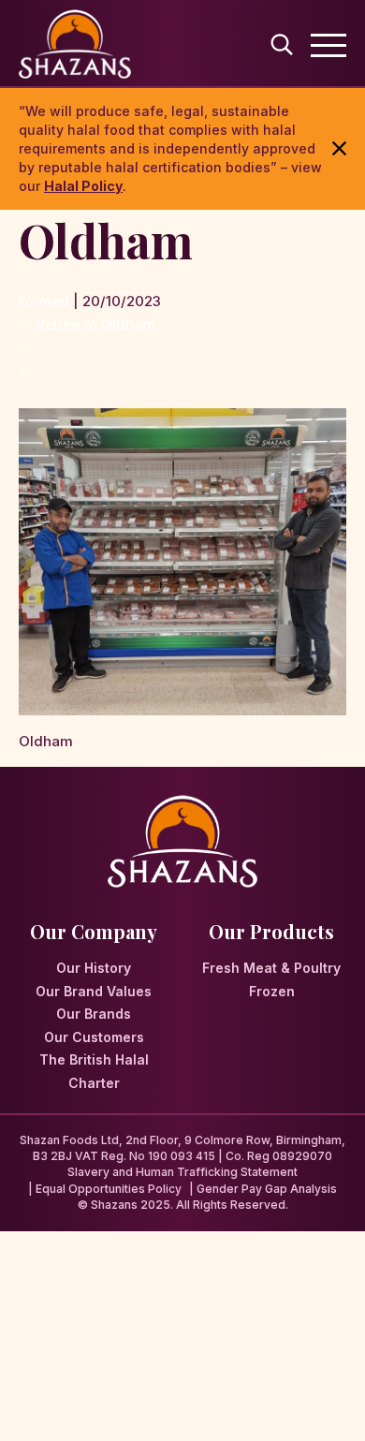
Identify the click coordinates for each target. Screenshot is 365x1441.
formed (44, 301)
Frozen (272, 991)
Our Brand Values (94, 991)
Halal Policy (83, 186)
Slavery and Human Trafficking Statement (182, 1172)
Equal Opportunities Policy (109, 1189)
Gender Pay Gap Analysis (267, 1189)
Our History (93, 968)
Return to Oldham (87, 324)
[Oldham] (182, 420)
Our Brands (93, 1014)
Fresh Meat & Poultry (271, 968)
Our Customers (94, 1037)
